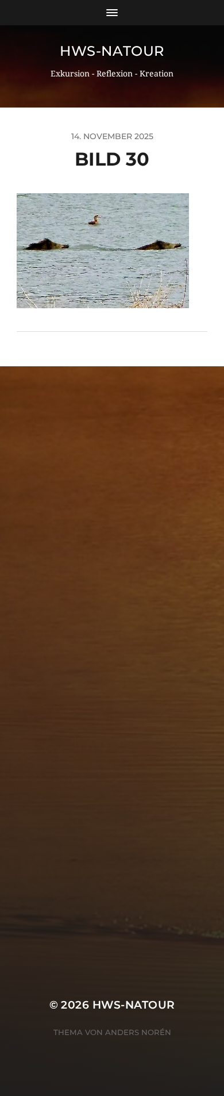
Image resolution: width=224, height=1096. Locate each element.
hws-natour (112, 51)
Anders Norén (138, 1032)
